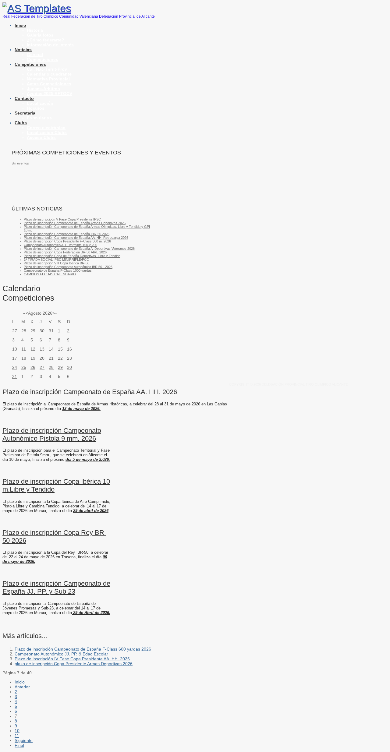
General (35, 54)
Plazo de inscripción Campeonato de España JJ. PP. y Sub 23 (56, 587)
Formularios (39, 117)
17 (14, 358)
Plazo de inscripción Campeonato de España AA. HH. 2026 (89, 392)
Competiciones (42, 59)
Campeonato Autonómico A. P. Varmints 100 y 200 (60, 245)
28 (51, 367)
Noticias (23, 49)
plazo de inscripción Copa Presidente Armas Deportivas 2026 (74, 663)
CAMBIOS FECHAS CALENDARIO (50, 274)
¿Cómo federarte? (45, 39)
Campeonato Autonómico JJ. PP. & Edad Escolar (61, 653)
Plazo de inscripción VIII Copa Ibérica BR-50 (56, 263)
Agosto (34, 313)
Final (19, 745)
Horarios (35, 108)
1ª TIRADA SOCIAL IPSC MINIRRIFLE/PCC (56, 259)
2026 (47, 313)
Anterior (22, 686)
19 (32, 358)
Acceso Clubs (41, 137)
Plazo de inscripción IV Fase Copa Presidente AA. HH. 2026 (72, 658)
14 (51, 349)
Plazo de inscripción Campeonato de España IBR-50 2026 (66, 234)
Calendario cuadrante (49, 74)
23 (69, 358)
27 (42, 367)
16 (69, 349)
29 (60, 367)
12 (32, 349)
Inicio (20, 25)
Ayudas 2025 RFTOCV (49, 93)
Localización (40, 103)
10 (14, 349)
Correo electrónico (46, 127)
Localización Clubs (47, 132)
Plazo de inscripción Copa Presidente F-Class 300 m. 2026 (67, 241)
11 (23, 349)
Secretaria (25, 113)
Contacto (24, 98)
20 (42, 358)
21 (51, 358)
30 (69, 367)
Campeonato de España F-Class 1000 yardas (58, 270)
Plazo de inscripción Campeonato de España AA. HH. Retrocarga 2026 (76, 237)
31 (14, 376)
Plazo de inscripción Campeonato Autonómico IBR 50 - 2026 (68, 267)
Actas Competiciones (49, 83)
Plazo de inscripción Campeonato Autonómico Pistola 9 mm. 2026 (51, 434)
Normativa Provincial (48, 78)
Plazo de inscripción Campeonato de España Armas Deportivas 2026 (75, 223)
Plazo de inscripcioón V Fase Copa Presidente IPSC (62, 219)
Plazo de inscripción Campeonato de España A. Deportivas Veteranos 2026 (79, 248)
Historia (35, 30)
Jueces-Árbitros (43, 88)
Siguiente (24, 740)
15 (60, 349)
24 (14, 367)
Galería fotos (40, 35)
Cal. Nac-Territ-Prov (47, 69)
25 (23, 367)
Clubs (21, 122)
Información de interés (50, 44)
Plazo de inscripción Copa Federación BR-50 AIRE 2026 (65, 252)
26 (32, 367)
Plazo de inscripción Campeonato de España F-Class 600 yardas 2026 (83, 649)
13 (42, 349)
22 (60, 358)
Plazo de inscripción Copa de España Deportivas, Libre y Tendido (72, 256)
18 (23, 358)
